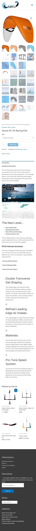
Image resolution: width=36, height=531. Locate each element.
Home (3, 124)
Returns (4, 463)
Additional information (9, 166)
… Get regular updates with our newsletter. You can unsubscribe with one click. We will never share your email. (17, 480)
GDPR (3, 467)
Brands (8, 124)
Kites (9, 127)
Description (5, 163)
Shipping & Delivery (7, 461)
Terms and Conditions (8, 465)
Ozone (13, 124)
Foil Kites (4, 127)
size (3, 134)
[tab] (18, 162)
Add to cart (13, 144)
